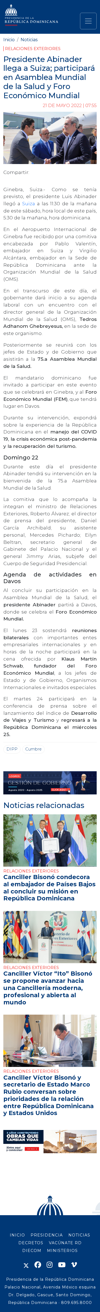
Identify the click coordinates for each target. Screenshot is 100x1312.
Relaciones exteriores (33, 48)
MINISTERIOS (62, 1250)
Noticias (29, 39)
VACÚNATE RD (65, 1242)
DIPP (12, 749)
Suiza (29, 203)
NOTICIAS (79, 1235)
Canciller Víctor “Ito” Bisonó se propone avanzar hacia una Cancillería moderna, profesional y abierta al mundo (47, 988)
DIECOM (31, 1250)
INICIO (17, 1235)
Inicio (9, 39)
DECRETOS (30, 1242)
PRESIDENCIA (47, 1235)
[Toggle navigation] (88, 21)
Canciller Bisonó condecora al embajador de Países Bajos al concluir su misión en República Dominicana (49, 887)
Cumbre (33, 749)
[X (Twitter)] (26, 1265)
